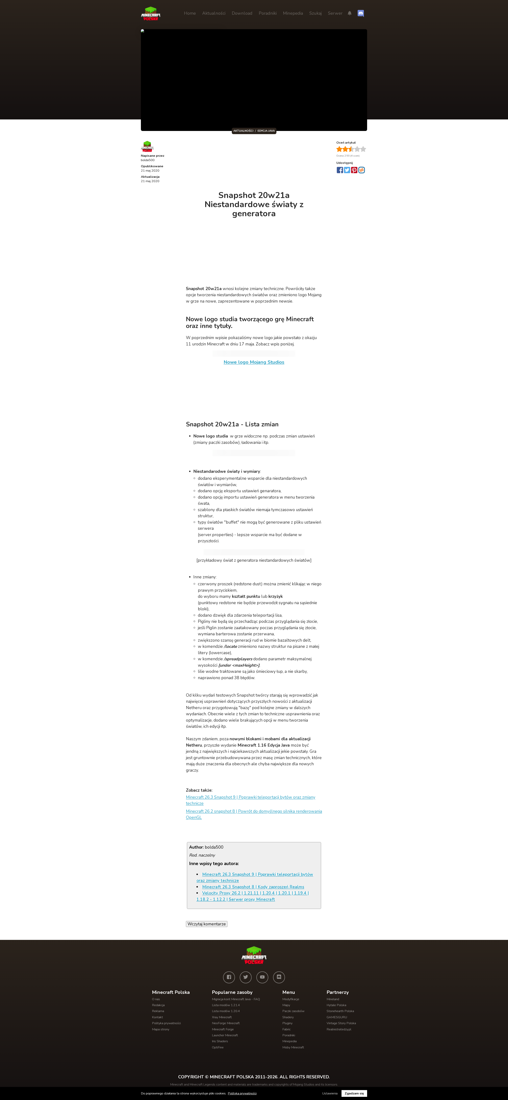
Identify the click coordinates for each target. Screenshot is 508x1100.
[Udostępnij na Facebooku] (339, 170)
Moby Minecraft (293, 1047)
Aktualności (213, 13)
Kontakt (157, 1017)
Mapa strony (160, 1029)
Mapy (286, 1005)
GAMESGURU (337, 1017)
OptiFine (218, 1047)
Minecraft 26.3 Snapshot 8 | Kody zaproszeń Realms (253, 887)
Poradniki (268, 13)
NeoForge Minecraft (226, 1023)
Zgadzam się (354, 1093)
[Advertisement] (254, 163)
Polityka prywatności (166, 1023)
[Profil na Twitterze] (246, 977)
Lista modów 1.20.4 (226, 1011)
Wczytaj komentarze (207, 924)
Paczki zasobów (293, 1011)
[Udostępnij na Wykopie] (361, 170)
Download (242, 13)
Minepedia (293, 13)
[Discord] (279, 977)
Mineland (333, 999)
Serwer (335, 13)
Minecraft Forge (223, 1029)
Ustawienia (330, 1093)
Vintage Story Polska (341, 1023)
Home (190, 13)
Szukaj (315, 13)
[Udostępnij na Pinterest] (354, 170)
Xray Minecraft (222, 1017)
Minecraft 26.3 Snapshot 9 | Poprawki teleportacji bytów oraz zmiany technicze (250, 800)
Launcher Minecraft (225, 1035)
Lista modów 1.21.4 (226, 1005)
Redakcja (158, 1005)
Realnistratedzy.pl (339, 1029)
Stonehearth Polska (340, 1011)
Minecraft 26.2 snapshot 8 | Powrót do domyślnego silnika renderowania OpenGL (254, 814)
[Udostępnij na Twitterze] (347, 170)
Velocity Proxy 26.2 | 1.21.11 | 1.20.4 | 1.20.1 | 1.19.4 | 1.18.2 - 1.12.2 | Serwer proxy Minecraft (252, 896)
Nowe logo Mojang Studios (254, 362)
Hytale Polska (336, 1005)
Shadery (288, 1017)
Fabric (286, 1029)
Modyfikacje (290, 999)
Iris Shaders (220, 1041)
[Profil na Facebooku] (229, 977)
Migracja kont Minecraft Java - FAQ (236, 999)
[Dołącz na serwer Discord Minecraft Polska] (360, 13)
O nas (156, 999)
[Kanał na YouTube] (262, 977)
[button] (349, 13)
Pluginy (287, 1023)
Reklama (158, 1011)
